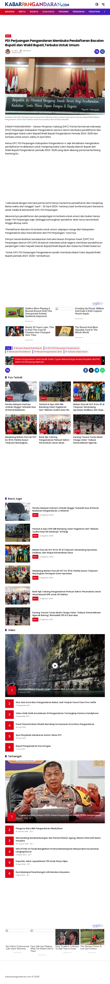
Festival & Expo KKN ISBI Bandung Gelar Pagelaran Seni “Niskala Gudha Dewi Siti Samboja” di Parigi (54, 407)
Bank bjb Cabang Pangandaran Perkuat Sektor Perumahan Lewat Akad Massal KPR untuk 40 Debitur (54, 440)
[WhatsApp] (102, 370)
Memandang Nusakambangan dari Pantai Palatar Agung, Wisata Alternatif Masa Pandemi (58, 839)
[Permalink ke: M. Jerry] (8, 51)
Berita (8, 36)
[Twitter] (91, 370)
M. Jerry (15, 51)
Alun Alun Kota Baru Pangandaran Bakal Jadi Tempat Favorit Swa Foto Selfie (56, 702)
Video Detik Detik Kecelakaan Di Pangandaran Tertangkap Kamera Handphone (57, 713)
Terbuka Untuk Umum (78, 351)
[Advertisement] (57, 24)
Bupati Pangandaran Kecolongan (33, 746)
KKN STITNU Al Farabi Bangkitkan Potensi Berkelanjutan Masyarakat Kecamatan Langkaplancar (57, 850)
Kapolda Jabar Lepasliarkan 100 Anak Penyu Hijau (42, 861)
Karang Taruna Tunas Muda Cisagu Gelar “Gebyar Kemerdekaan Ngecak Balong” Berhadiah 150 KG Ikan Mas (88, 440)
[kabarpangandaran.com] (37, 4)
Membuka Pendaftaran (20, 351)
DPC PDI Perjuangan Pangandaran (63, 348)
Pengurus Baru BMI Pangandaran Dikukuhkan (39, 828)
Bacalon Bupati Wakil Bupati (29, 348)
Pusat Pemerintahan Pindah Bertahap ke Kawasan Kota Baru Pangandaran (55, 724)
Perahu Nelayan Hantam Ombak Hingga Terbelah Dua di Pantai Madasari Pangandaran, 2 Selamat (20, 407)
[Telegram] (96, 370)
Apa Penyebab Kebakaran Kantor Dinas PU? (39, 735)
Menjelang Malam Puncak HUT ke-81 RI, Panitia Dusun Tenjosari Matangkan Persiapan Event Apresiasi (21, 440)
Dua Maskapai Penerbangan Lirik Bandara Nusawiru (43, 872)
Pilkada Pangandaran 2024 (49, 351)
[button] (97, 4)
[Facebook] (85, 370)
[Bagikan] (102, 51)
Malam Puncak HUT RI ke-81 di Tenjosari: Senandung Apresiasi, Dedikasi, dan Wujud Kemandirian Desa (89, 407)
